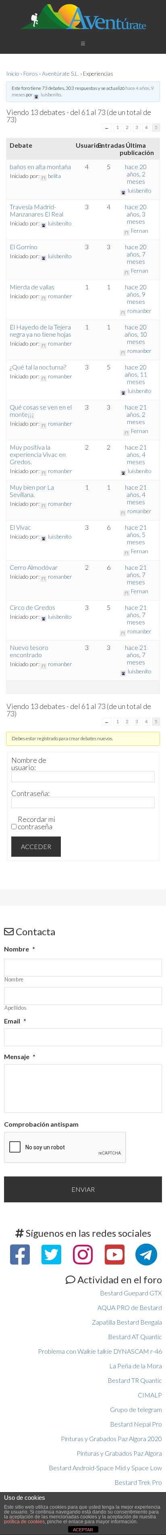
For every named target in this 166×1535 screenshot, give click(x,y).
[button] (83, 43)
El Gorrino (23, 247)
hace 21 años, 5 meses (136, 534)
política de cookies (24, 1521)
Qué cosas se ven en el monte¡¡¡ (41, 410)
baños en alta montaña (40, 166)
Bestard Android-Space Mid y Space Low (105, 1467)
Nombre (19, 949)
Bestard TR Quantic (135, 1380)
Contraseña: (30, 793)
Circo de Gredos (32, 607)
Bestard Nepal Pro (136, 1424)
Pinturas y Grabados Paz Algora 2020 (111, 1438)
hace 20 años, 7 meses (136, 254)
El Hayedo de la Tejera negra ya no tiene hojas (40, 330)
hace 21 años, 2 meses (136, 414)
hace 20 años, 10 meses (135, 334)
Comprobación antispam (41, 1124)
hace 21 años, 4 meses (136, 454)
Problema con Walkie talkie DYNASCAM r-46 (100, 1351)
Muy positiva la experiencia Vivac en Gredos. (38, 454)
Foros (30, 73)
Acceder (36, 846)
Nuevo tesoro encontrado (29, 650)
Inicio (12, 73)
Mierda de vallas (32, 287)
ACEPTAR (83, 1529)
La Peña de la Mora (135, 1365)
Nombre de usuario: (28, 763)
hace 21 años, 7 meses (136, 574)
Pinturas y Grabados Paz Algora (119, 1453)
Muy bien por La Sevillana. (32, 490)
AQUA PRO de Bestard (130, 1307)
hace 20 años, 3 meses (136, 214)
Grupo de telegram (136, 1409)
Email (15, 1021)
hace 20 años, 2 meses (136, 174)
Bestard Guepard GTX (131, 1293)
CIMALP (150, 1395)
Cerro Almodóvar (34, 567)
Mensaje (19, 1056)
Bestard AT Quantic (135, 1336)
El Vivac (20, 527)
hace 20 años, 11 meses (135, 374)
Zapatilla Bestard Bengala (127, 1322)
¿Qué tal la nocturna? (38, 367)
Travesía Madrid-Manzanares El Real (36, 210)
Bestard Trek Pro (138, 1482)
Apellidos (15, 1008)
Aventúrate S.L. (60, 73)
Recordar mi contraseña (37, 822)
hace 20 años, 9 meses (136, 294)
